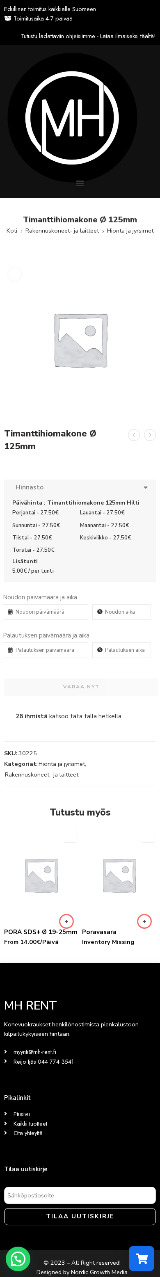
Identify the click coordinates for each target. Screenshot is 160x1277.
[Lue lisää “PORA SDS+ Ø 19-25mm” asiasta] (66, 921)
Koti (12, 230)
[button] (80, 183)
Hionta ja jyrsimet (130, 230)
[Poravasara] (119, 875)
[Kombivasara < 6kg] (134, 435)
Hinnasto (27, 487)
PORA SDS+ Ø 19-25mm (41, 932)
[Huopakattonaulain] (150, 435)
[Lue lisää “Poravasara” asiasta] (144, 921)
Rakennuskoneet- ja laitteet (62, 230)
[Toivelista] (14, 274)
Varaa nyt (81, 686)
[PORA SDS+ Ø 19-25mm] (41, 875)
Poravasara (99, 932)
